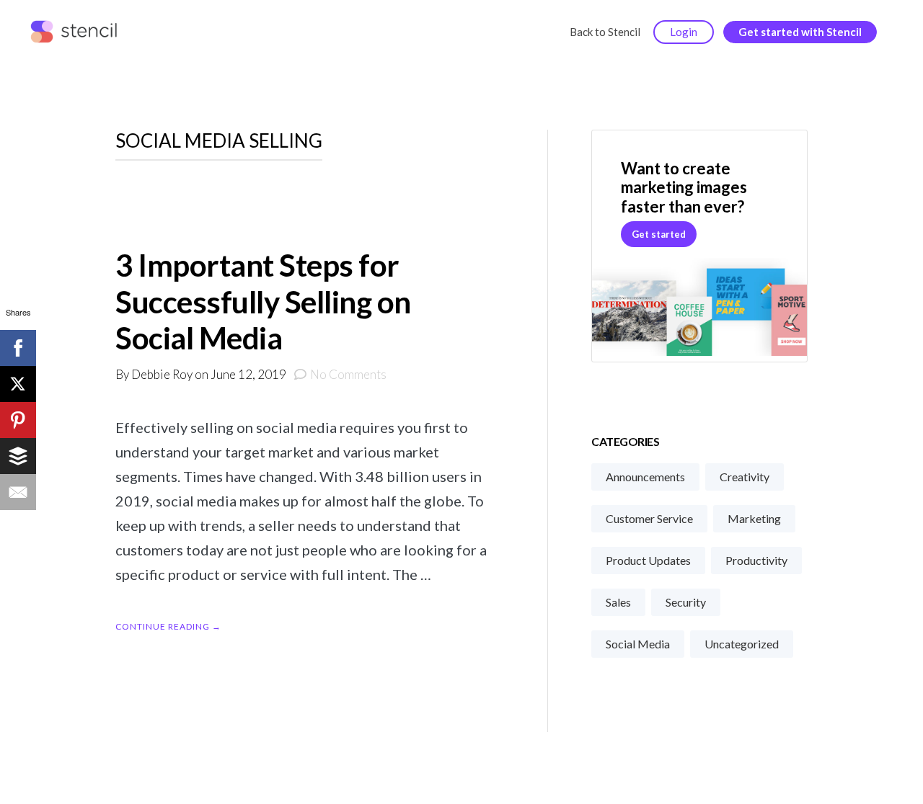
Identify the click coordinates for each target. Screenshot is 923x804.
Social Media (638, 644)
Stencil (77, 32)
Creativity (744, 476)
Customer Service (649, 518)
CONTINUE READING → (168, 626)
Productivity (756, 560)
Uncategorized (742, 644)
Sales (618, 602)
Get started (659, 234)
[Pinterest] (18, 420)
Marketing (754, 518)
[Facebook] (18, 348)
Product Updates (648, 560)
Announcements (645, 476)
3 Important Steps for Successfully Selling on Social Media (263, 301)
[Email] (18, 492)
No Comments (348, 374)
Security (686, 602)
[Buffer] (18, 456)
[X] (18, 384)
